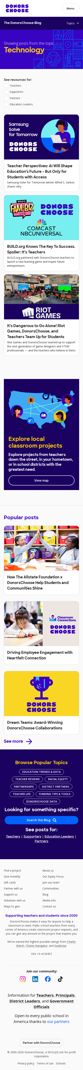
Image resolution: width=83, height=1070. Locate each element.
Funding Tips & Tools (54, 794)
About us (48, 870)
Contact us (49, 906)
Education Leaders (59, 836)
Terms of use (45, 1063)
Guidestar (60, 946)
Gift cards (10, 882)
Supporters (32, 836)
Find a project (12, 870)
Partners (41, 841)
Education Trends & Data (41, 772)
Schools (61, 1063)
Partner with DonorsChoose (41, 1043)
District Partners (55, 786)
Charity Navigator (36, 946)
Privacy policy (26, 1063)
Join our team (50, 882)
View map (41, 480)
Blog (45, 894)
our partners (58, 1021)
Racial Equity (58, 779)
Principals (65, 995)
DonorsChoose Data (41, 801)
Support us (10, 894)
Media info (49, 900)
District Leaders (24, 1001)
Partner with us (13, 888)
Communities (50, 888)
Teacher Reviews (27, 779)
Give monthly (12, 876)
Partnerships (24, 786)
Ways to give (12, 906)
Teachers (13, 836)
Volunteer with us (14, 900)
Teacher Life (22, 794)
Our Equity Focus (53, 876)
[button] (70, 8)
